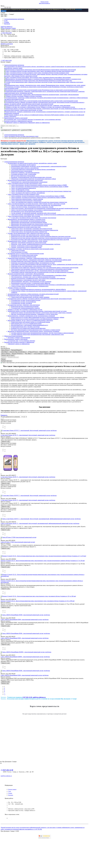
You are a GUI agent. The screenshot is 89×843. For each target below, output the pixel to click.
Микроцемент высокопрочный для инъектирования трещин (29, 222)
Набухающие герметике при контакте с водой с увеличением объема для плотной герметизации (39, 270)
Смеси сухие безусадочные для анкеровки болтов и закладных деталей (32, 207)
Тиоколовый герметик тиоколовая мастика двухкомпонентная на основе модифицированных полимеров (42, 272)
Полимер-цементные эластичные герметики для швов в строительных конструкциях (36, 261)
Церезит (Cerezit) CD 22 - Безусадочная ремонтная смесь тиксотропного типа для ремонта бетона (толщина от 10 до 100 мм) (37, 601)
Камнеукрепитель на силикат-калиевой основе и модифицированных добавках (34, 319)
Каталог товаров (12, 789)
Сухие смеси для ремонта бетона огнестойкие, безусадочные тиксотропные (33, 217)
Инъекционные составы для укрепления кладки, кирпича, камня (30, 235)
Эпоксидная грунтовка (18, 250)
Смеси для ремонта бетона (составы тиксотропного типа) (21, 136)
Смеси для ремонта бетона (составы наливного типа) (23, 194)
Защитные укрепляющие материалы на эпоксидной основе (28, 242)
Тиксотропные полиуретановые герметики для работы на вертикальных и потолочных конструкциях (41, 269)
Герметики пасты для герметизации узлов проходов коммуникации (31, 266)
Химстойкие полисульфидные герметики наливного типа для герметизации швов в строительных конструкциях (44, 267)
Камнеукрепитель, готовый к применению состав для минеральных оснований (31, 316)
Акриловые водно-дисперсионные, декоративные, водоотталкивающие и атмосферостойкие (38, 275)
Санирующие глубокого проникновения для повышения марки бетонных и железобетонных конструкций (42, 284)
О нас (6, 20)
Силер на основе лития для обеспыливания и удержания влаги (29, 286)
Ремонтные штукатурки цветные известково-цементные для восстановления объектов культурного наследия (43, 238)
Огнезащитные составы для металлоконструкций (25, 300)
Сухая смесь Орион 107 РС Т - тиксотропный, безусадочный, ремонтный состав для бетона (28, 435)
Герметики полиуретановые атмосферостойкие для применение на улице (33, 263)
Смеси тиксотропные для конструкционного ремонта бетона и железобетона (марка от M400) (39, 185)
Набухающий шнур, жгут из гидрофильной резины (26, 323)
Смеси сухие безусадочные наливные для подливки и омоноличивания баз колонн (35, 210)
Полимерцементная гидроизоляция (21, 171)
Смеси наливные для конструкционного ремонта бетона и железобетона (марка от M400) (37, 196)
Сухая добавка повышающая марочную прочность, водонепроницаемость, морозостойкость (38, 289)
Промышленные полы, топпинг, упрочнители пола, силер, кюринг (27, 241)
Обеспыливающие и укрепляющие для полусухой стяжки (28, 280)
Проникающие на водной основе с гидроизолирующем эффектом (30, 283)
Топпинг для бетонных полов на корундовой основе (26, 245)
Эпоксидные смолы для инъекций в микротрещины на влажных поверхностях (34, 230)
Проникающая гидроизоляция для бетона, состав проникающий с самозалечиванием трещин (38, 166)
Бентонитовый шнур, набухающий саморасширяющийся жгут (29, 325)
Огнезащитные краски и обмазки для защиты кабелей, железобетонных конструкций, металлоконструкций (40, 298)
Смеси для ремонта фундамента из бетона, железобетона (28, 193)
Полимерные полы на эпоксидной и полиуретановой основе (26, 253)
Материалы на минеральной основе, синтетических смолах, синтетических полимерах (33, 331)
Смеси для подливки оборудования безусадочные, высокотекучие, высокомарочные (36, 205)
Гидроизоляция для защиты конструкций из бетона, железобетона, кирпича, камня (32, 163)
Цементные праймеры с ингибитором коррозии (25, 172)
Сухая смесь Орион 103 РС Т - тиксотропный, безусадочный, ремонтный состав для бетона (28, 500)
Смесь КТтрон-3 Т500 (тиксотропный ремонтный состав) (18, 542)
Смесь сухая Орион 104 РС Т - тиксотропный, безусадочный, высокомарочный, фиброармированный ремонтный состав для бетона (40, 523)
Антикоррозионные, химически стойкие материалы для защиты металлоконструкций (33, 294)
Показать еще (5, 683)
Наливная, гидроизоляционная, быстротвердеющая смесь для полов (31, 177)
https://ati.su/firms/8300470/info (10, 818)
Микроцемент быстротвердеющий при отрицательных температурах (31, 224)
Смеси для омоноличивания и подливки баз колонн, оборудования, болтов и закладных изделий (36, 203)
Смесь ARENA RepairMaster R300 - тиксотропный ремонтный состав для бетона (24, 675)
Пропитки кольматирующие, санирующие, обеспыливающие (26, 273)
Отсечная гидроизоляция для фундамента (23, 165)
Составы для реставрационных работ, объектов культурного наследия (28, 233)
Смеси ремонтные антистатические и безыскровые (26, 200)
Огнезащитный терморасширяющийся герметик (25, 308)
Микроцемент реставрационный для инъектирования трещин (29, 225)
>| (4, 694)
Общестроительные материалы (13, 336)
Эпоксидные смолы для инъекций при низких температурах (29, 231)
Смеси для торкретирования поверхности (23, 188)
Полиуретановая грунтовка (19, 252)
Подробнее (78, 9)
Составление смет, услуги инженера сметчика (21, 340)
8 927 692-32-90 (27, 697)
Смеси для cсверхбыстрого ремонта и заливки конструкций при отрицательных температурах (39, 202)
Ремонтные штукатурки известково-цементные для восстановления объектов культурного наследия (40, 236)
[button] (6, 60)
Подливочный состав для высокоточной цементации (27, 211)
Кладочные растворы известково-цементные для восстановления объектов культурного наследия (40, 239)
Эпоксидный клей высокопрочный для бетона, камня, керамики (30, 297)
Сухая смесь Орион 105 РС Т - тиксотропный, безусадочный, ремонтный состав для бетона (28, 477)
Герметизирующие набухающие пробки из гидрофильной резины (30, 322)
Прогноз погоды (44, 1)
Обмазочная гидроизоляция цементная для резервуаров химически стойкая (33, 179)
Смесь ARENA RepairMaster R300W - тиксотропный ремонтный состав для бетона (25, 656)
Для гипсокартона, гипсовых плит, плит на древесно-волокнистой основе (33, 277)
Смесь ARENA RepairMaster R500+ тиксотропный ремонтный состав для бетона (24, 619)
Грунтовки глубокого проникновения (19, 337)
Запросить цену (5, 441)
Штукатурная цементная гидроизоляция (23, 175)
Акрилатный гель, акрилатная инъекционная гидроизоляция (29, 182)
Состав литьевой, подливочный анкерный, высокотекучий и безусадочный (33, 213)
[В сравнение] (5, 426)
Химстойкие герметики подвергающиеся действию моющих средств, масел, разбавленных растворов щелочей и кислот (47, 264)
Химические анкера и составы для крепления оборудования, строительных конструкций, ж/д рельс (37, 311)
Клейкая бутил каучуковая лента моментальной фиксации (28, 328)
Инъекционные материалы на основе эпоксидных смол (24, 227)
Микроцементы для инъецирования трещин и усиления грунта (26, 219)
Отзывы (6, 22)
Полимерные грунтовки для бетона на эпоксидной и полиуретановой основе (31, 249)
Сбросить (3, 357)
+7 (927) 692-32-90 (6, 33)
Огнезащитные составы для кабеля (21, 303)
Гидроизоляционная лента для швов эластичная (25, 326)
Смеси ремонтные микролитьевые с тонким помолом (27, 199)
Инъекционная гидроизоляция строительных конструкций (25, 180)
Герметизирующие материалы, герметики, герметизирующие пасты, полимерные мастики (34, 258)
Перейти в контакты (7, 43)
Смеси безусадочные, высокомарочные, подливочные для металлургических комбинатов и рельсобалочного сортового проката (49, 214)
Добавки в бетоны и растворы (17, 287)
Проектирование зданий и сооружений (15, 339)
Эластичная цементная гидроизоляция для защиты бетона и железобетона (33, 169)
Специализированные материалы (14, 19)
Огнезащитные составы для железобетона (23, 302)
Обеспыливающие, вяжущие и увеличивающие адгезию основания (31, 281)
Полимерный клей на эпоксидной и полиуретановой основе (26, 295)
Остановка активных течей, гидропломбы (23, 174)
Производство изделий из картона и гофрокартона (19, 342)
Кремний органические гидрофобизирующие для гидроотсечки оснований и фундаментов (38, 278)
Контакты (7, 23)
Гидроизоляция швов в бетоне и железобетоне (25, 168)
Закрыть (3, 11)
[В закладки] (5, 451)
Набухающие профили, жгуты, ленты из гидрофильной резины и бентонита (30, 320)
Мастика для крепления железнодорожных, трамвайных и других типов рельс (34, 314)
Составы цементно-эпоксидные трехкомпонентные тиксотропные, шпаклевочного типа (37, 334)
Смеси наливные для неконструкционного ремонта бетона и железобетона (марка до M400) (38, 197)
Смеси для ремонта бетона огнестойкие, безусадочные (24, 216)
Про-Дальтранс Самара (9, 761)
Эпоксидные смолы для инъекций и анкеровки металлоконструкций (31, 228)
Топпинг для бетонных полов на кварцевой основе (26, 247)
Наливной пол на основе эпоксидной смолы (24, 255)
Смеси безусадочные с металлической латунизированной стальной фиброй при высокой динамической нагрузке (44, 208)
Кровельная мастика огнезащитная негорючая (24, 306)
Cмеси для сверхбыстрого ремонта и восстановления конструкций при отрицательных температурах (41, 191)
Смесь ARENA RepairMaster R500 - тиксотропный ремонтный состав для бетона (24, 638)
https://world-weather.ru (44, 3)
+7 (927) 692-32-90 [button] (7, 770)
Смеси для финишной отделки (20, 189)
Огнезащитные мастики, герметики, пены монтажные (24, 305)
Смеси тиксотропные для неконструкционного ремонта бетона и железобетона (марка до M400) (39, 186)
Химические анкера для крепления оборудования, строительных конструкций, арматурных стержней (41, 312)
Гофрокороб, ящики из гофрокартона (19, 344)
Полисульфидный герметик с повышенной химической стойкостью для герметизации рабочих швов (41, 259)
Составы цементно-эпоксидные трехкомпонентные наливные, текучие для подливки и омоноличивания (42, 333)
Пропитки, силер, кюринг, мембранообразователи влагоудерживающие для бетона (35, 244)
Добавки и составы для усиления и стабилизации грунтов (25, 309)
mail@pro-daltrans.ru (6, 26)
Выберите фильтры (13, 357)
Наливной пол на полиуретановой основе (23, 256)
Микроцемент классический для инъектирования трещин (28, 221)
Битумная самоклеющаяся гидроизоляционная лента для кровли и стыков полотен (35, 330)
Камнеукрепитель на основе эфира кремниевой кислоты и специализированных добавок (37, 317)
